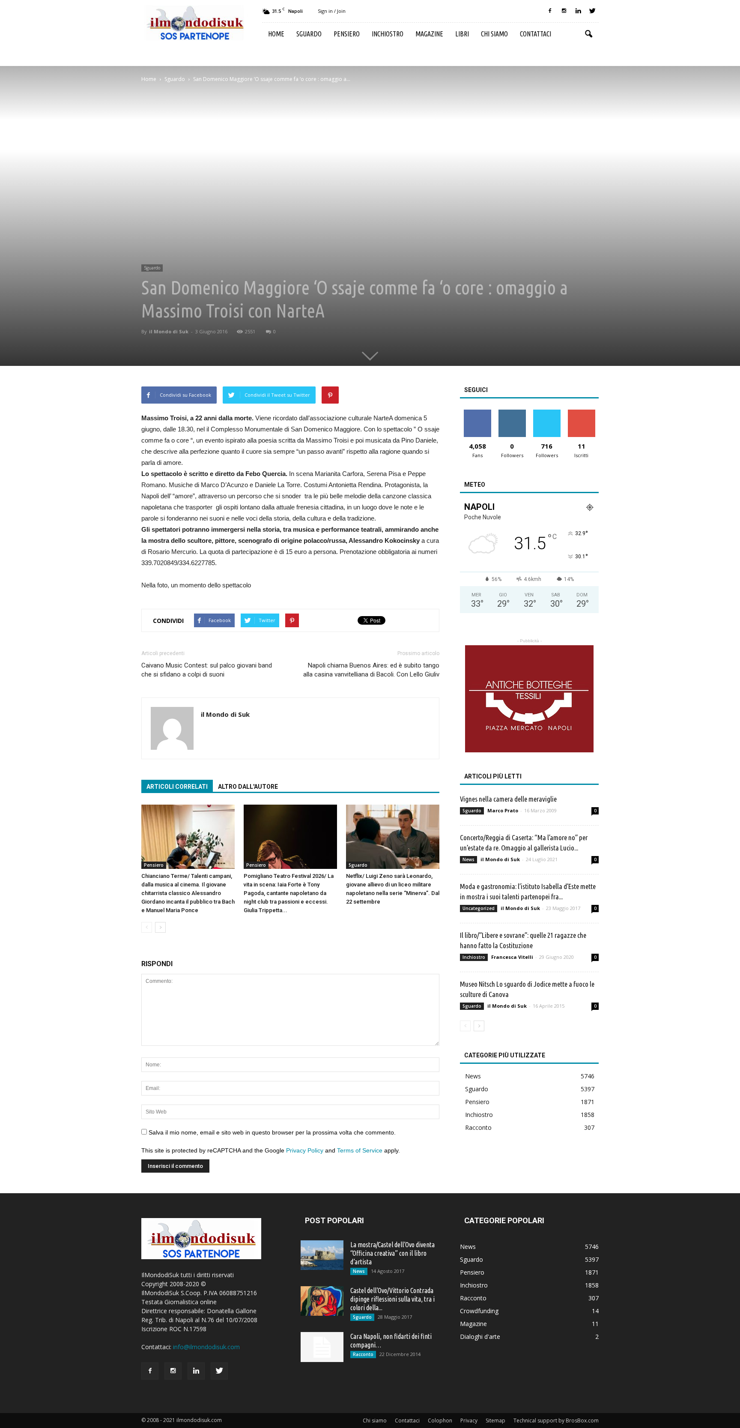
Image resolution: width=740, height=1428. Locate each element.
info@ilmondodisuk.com (206, 1347)
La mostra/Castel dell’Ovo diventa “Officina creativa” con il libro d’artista (392, 1253)
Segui (511, 413)
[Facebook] (549, 11)
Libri (462, 34)
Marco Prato (502, 810)
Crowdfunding (479, 1311)
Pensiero (347, 34)
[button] (588, 34)
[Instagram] (564, 11)
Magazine (429, 34)
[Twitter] (592, 11)
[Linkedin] (578, 11)
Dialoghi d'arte (480, 1336)
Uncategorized (478, 908)
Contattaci (535, 34)
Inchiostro (387, 34)
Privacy (468, 1420)
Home (276, 34)
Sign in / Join (332, 11)
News (468, 859)
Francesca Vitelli (512, 957)
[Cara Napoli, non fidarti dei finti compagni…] (322, 1347)
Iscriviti (581, 413)
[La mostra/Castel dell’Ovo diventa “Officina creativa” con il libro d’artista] (322, 1255)
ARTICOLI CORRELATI (177, 786)
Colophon (440, 1420)
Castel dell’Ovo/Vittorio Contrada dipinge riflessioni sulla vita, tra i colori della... (392, 1299)
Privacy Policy (304, 1150)
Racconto (478, 1127)
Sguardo (309, 34)
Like (477, 413)
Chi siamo (494, 34)
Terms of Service (359, 1150)
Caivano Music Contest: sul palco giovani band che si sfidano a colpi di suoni (206, 670)
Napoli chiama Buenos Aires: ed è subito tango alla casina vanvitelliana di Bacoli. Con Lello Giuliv (371, 670)
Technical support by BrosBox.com (556, 1420)
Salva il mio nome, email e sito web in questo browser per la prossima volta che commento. (272, 1132)
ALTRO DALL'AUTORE (248, 786)
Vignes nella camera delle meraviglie (508, 799)
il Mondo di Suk (168, 331)
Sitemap (495, 1420)
